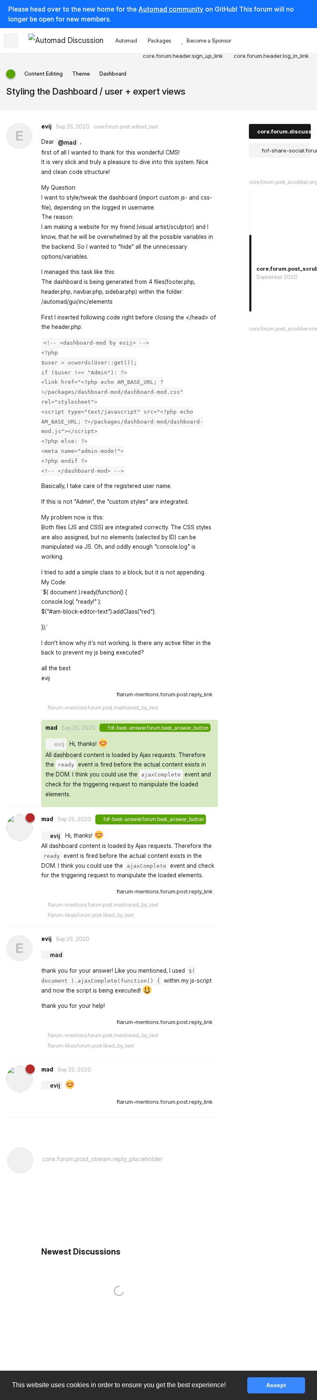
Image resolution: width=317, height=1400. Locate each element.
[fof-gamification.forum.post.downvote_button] (105, 694)
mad (56, 954)
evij (59, 744)
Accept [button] (276, 1385)
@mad (67, 142)
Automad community (170, 9)
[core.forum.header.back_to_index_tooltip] (10, 40)
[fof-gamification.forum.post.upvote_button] (87, 694)
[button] (228, 1386)
